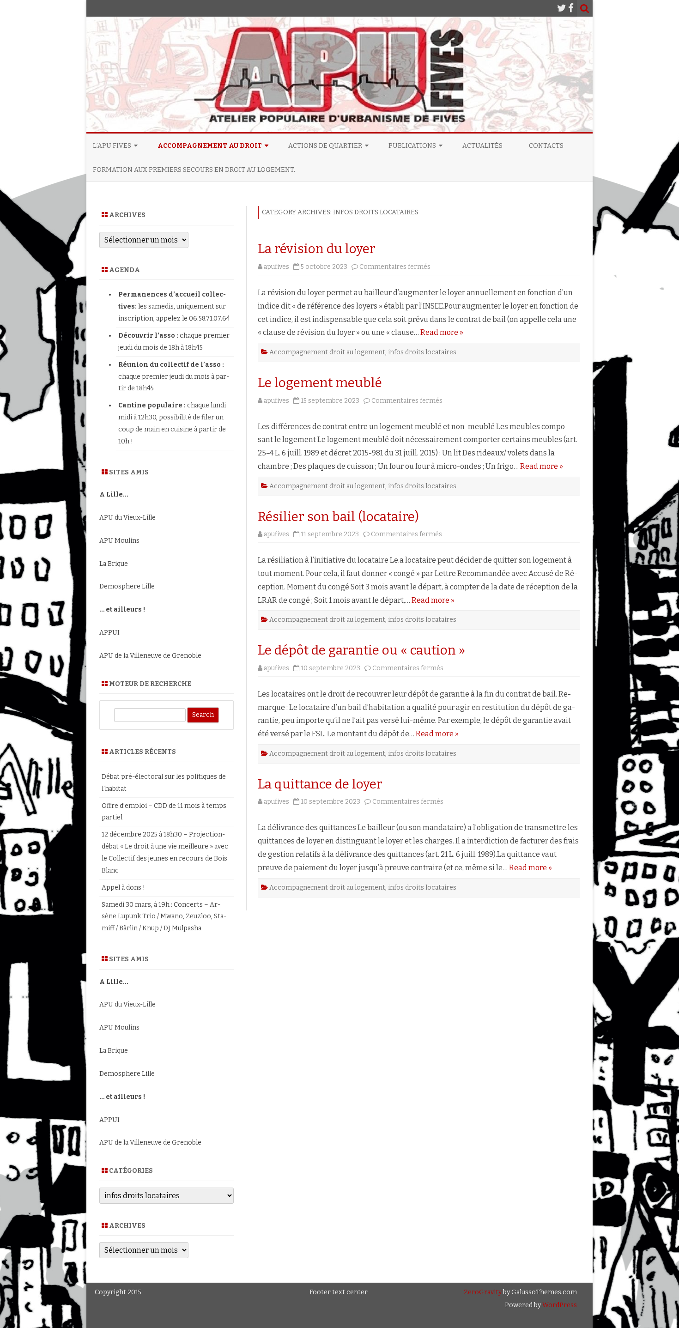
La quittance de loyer (320, 784)
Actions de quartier (325, 146)
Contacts (546, 146)
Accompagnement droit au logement (327, 352)
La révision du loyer (317, 248)
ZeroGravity (483, 1292)
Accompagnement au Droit (210, 146)
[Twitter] (561, 8)
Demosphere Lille (127, 586)
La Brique (113, 564)
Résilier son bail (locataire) (338, 516)
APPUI (109, 633)
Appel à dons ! (123, 887)
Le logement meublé (320, 382)
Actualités (482, 146)
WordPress (559, 1305)
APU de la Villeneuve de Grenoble (150, 656)
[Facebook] (571, 8)
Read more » (441, 332)
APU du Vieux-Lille (127, 517)
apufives (276, 267)
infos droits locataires (422, 352)
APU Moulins (119, 541)
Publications (412, 146)
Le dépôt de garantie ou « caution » (361, 650)
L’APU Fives (112, 146)
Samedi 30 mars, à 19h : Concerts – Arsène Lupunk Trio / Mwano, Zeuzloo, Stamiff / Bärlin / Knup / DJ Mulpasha (164, 917)
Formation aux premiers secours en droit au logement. (194, 170)
